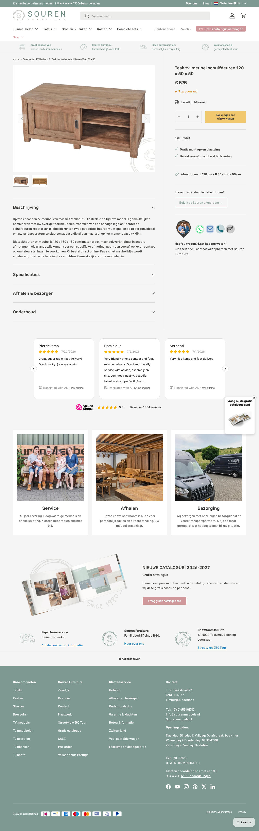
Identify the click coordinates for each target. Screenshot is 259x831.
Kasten (102, 29)
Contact (63, 706)
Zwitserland (117, 730)
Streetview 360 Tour (212, 647)
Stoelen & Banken (74, 29)
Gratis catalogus (69, 730)
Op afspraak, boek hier (222, 735)
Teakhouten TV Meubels (35, 59)
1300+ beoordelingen (86, 3)
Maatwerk (65, 714)
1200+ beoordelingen (196, 776)
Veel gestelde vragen (124, 738)
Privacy (242, 811)
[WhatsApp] (199, 229)
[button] (243, 15)
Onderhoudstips (120, 706)
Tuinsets (19, 755)
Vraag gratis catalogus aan (164, 601)
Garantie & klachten (123, 714)
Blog (206, 3)
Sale (16, 37)
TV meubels (21, 722)
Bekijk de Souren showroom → (201, 202)
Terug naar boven (129, 658)
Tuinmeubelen (23, 29)
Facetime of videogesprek (127, 746)
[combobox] (145, 16)
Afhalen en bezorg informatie (62, 645)
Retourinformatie (121, 722)
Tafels (47, 29)
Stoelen (18, 706)
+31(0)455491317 (183, 709)
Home (16, 59)
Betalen (114, 690)
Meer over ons (134, 643)
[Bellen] (220, 229)
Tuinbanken (21, 746)
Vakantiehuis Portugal (73, 755)
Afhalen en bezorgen (124, 698)
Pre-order (65, 746)
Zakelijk (185, 29)
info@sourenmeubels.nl (183, 714)
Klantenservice (164, 29)
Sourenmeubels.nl (179, 719)
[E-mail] (210, 229)
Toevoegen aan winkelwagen (225, 116)
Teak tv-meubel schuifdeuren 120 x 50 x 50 (73, 59)
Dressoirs (20, 714)
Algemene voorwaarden (219, 811)
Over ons (191, 3)
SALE (62, 738)
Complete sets (127, 29)
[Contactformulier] (230, 229)
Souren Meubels (29, 813)
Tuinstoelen (21, 738)
